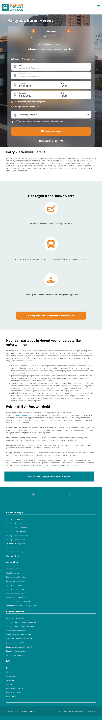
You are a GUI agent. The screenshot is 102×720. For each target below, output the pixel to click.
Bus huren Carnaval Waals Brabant (19, 639)
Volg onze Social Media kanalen (17, 711)
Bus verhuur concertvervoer (16, 597)
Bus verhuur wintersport (15, 581)
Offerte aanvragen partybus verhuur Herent (49, 476)
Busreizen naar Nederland (16, 631)
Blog (7, 668)
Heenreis (22, 83)
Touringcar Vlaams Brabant (16, 531)
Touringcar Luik (11, 548)
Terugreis (22, 93)
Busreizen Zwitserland (14, 655)
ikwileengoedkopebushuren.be (19, 415)
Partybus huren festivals (15, 618)
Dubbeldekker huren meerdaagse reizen (21, 605)
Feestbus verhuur (13, 573)
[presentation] (33, 31)
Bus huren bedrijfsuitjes (15, 593)
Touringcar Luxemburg (14, 552)
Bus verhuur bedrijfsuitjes (16, 577)
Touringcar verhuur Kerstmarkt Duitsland (21, 622)
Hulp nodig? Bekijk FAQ (51, 141)
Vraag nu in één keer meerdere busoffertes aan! (51, 315)
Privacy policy (11, 696)
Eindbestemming (25, 74)
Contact (9, 684)
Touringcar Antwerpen (14, 519)
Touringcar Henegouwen (15, 544)
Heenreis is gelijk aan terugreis (30, 101)
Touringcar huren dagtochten (17, 589)
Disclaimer (10, 680)
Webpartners (11, 676)
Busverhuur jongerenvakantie (17, 651)
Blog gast (9, 672)
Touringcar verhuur (13, 569)
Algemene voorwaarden (15, 688)
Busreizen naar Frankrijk (15, 643)
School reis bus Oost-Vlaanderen (18, 635)
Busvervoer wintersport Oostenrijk (19, 647)
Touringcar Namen (13, 556)
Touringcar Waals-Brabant (15, 540)
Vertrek (21, 65)
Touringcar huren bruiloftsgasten (18, 601)
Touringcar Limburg (13, 523)
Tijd (62, 83)
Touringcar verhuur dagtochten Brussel (20, 626)
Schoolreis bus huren (14, 585)
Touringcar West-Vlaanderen (17, 536)
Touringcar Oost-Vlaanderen (16, 527)
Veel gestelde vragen (14, 692)
